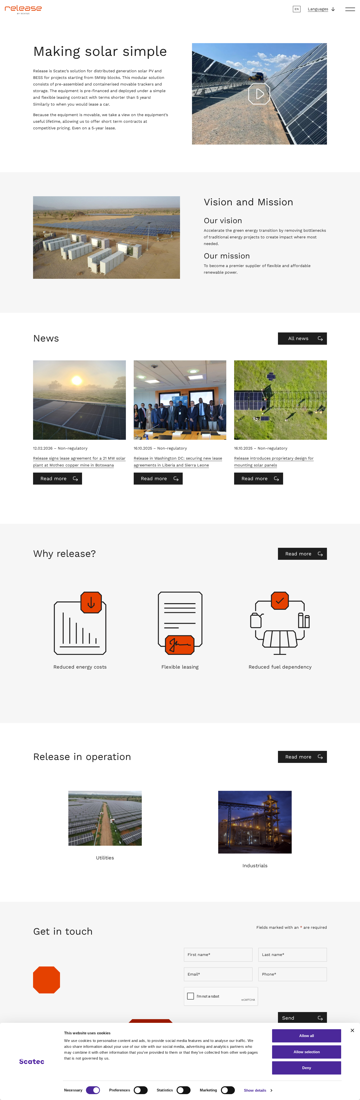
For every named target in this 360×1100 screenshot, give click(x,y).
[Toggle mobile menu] (350, 9)
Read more (59, 480)
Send (288, 1018)
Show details (255, 1090)
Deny (306, 1068)
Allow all (306, 1036)
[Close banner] (352, 1030)
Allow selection (307, 1052)
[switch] (141, 1090)
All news (298, 338)
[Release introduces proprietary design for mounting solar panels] (280, 400)
